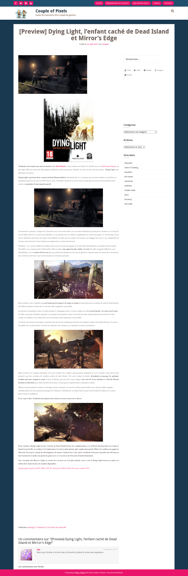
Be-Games (128, 177)
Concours (168, 3)
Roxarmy (128, 199)
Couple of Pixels (51, 11)
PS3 (45, 527)
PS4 (48, 527)
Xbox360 (62, 527)
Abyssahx (128, 163)
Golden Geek (129, 190)
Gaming (30, 527)
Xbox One (54, 527)
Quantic (105, 44)
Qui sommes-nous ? (141, 3)
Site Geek (128, 204)
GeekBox (128, 186)
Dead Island (60, 166)
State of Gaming (131, 167)
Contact (157, 3)
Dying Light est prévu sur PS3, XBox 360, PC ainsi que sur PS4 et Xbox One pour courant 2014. (54, 468)
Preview (40, 527)
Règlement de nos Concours (117, 3)
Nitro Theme (80, 573)
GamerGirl (128, 181)
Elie (38, 549)
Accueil (99, 3)
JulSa (126, 195)
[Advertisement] (146, 101)
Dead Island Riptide (108, 166)
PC (35, 527)
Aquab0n (128, 172)
